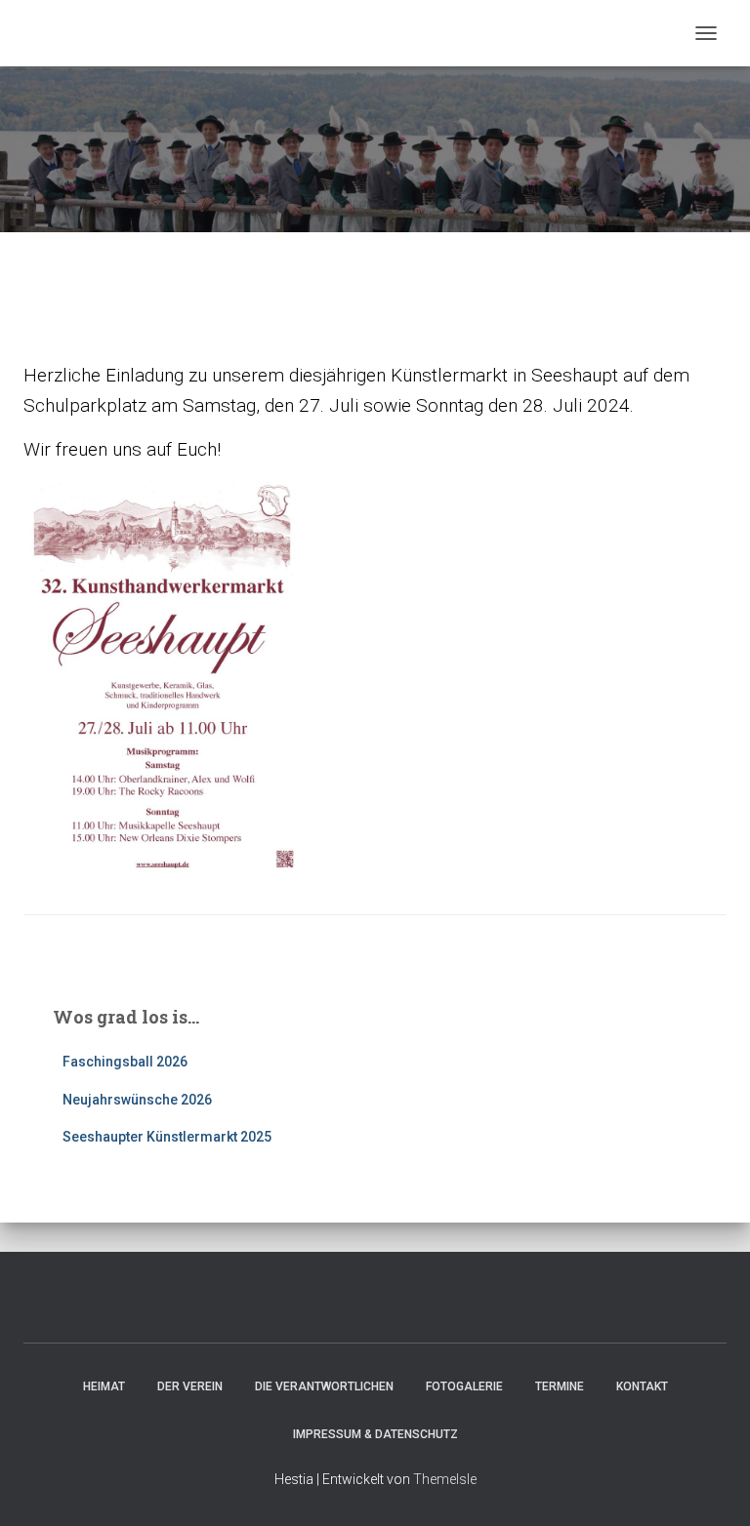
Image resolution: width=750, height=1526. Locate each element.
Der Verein (190, 1386)
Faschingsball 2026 (125, 1061)
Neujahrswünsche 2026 (137, 1099)
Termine (559, 1386)
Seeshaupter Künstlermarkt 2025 (166, 1136)
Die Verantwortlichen (324, 1386)
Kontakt (642, 1386)
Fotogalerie (464, 1386)
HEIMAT (104, 1386)
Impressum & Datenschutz (375, 1434)
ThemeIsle (445, 1479)
